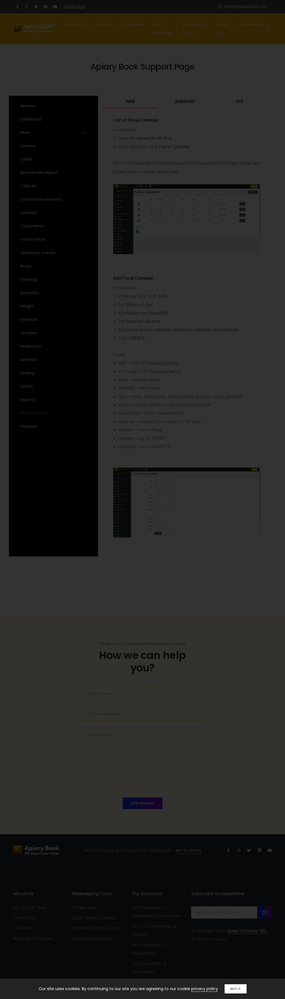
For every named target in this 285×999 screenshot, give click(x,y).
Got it (235, 989)
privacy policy (204, 988)
